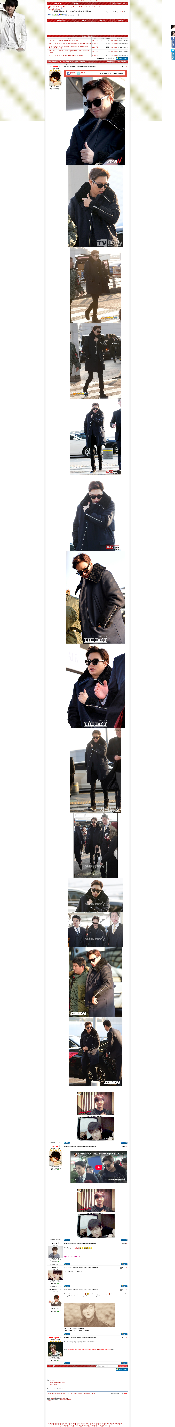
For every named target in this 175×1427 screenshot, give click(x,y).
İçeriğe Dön (80, 1393)
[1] (48, 1424)
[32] (61, 1425)
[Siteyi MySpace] (63, 15)
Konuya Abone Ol (54, 1384)
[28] (113, 1424)
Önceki (51, 1366)
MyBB (55, 1397)
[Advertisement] (87, 28)
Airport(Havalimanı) (54, 9)
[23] (100, 1424)
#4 (126, 1267)
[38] (77, 1425)
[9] (64, 1424)
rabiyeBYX (95, 40)
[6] (58, 1424)
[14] (76, 1424)
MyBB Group (64, 1398)
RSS (93, 1393)
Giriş (117, 11)
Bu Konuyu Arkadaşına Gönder (57, 1382)
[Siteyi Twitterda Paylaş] (51, 15)
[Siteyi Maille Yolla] (65, 15)
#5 (126, 1290)
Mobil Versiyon (87, 1393)
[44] (93, 1425)
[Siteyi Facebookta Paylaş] (49, 15)
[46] (98, 1425)
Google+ (49, 1400)
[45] (95, 1425)
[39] (80, 1425)
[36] (72, 1425)
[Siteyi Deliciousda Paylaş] (59, 15)
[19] (90, 1424)
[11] (69, 1424)
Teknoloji (69, 1399)
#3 (126, 1243)
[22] (97, 1424)
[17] (84, 1424)
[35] (69, 1425)
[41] (85, 1425)
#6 (126, 1337)
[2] (50, 1424)
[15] (79, 1424)
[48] (103, 1425)
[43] (90, 1425)
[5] (56, 1424)
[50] (109, 1425)
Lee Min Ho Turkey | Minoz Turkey (61, 7)
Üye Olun (122, 11)
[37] (74, 1425)
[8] (62, 1424)
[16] (82, 1424)
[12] (71, 1424)
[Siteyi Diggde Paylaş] (57, 15)
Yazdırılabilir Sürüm (54, 1380)
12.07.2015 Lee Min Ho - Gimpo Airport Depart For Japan (66, 55)
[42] (87, 1425)
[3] (52, 1424)
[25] (105, 1424)
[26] (108, 1424)
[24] (103, 1424)
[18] (87, 1424)
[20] (92, 1424)
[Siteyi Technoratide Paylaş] (55, 15)
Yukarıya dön (73, 1393)
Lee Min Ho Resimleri (93, 7)
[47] (101, 1425)
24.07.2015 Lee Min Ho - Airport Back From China (63, 40)
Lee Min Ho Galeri (79, 7)
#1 (126, 66)
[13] (74, 1424)
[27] (111, 1424)
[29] (116, 1424)
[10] (66, 1424)
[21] (95, 1424)
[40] (82, 1425)
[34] (66, 1425)
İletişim (49, 1393)
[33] (64, 1425)
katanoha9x (63, 1399)
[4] (54, 1424)
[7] (60, 1424)
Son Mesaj (114, 40)
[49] (106, 1425)
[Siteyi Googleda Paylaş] (53, 15)
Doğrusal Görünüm (122, 61)
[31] (121, 1424)
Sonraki (56, 1366)
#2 (126, 1146)
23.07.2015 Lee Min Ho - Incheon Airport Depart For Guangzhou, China (70, 43)
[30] (118, 1424)
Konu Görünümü (111, 61)
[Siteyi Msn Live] (61, 15)
